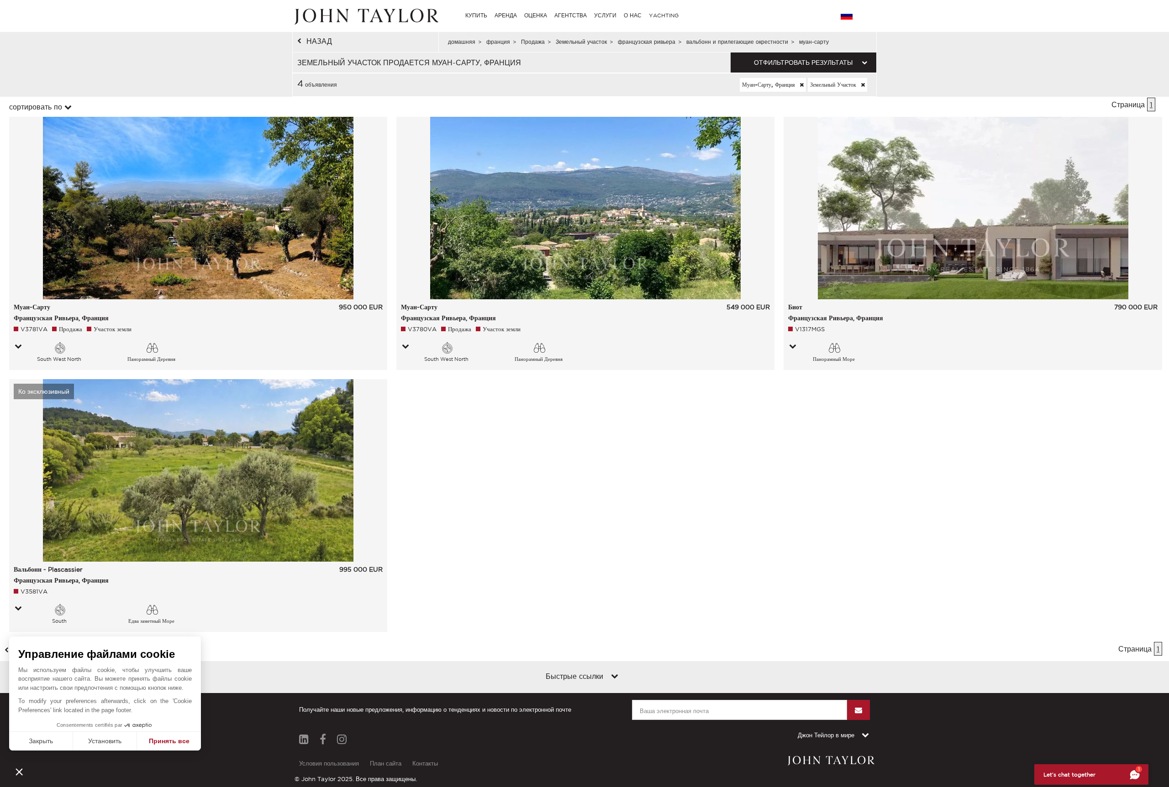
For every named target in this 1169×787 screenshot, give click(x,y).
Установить (104, 741)
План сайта (385, 763)
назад (319, 41)
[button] (19, 771)
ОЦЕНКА (535, 15)
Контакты (425, 763)
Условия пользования (329, 763)
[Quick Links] (615, 677)
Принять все (169, 741)
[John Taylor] (365, 15)
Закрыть (41, 741)
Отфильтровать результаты (803, 62)
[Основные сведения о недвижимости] (18, 347)
